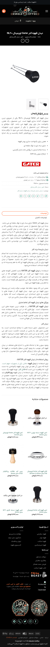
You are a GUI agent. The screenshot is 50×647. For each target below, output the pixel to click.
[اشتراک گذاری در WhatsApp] (46, 196)
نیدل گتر (20, 191)
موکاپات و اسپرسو (15, 534)
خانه (39, 37)
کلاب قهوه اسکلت (40, 568)
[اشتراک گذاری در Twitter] (38, 196)
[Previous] (44, 73)
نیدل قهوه (27, 191)
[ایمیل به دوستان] (33, 196)
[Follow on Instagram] (30, 621)
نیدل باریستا (35, 191)
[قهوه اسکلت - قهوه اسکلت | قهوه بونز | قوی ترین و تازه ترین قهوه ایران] (25, 11)
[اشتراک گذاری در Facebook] (42, 196)
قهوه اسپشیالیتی (40, 545)
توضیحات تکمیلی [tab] (41, 218)
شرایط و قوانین (23, 638)
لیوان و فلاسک (16, 541)
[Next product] (27, 41)
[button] (46, 11)
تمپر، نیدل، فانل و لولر (16, 37)
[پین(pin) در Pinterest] (29, 196)
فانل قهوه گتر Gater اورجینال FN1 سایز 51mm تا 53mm (37, 472)
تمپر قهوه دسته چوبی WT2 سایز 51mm (37, 434)
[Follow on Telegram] (14, 621)
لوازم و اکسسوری (30, 37)
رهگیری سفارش (40, 560)
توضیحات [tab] (43, 213)
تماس (41, 638)
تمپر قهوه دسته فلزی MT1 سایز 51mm (13, 511)
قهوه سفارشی (41, 534)
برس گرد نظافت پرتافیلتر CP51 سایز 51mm (13, 472)
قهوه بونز (43, 538)
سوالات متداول (41, 557)
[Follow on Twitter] (25, 621)
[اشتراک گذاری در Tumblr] (25, 196)
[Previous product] (23, 41)
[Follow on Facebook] (35, 621)
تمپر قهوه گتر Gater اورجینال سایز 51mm (37, 511)
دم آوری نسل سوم (14, 538)
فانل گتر (22, 369)
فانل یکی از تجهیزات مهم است (14, 363)
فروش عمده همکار (39, 564)
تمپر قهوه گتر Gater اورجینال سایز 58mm (13, 434)
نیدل (41, 191)
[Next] (4, 73)
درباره (46, 638)
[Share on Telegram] (21, 196)
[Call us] (19, 621)
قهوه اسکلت (42, 541)
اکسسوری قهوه (16, 545)
